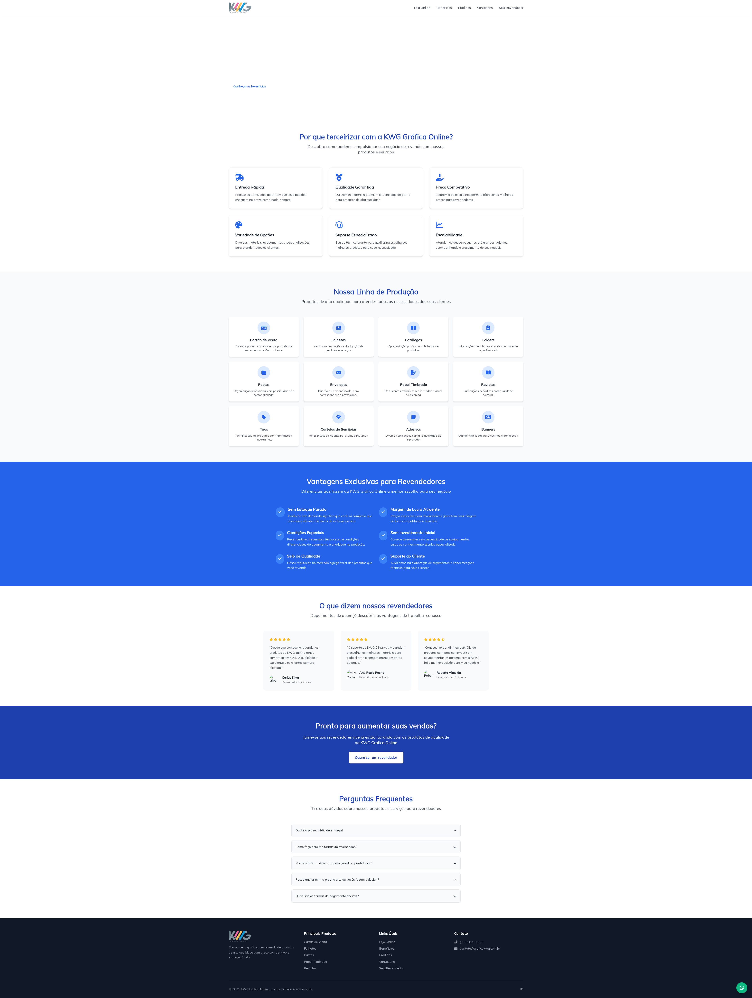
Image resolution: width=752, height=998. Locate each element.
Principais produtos (293, 87)
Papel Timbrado (315, 962)
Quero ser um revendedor (376, 757)
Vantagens (485, 8)
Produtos (464, 8)
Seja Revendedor (511, 8)
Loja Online (422, 8)
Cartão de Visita (315, 942)
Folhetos (310, 948)
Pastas (309, 955)
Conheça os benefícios (249, 86)
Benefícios (444, 8)
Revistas (310, 968)
